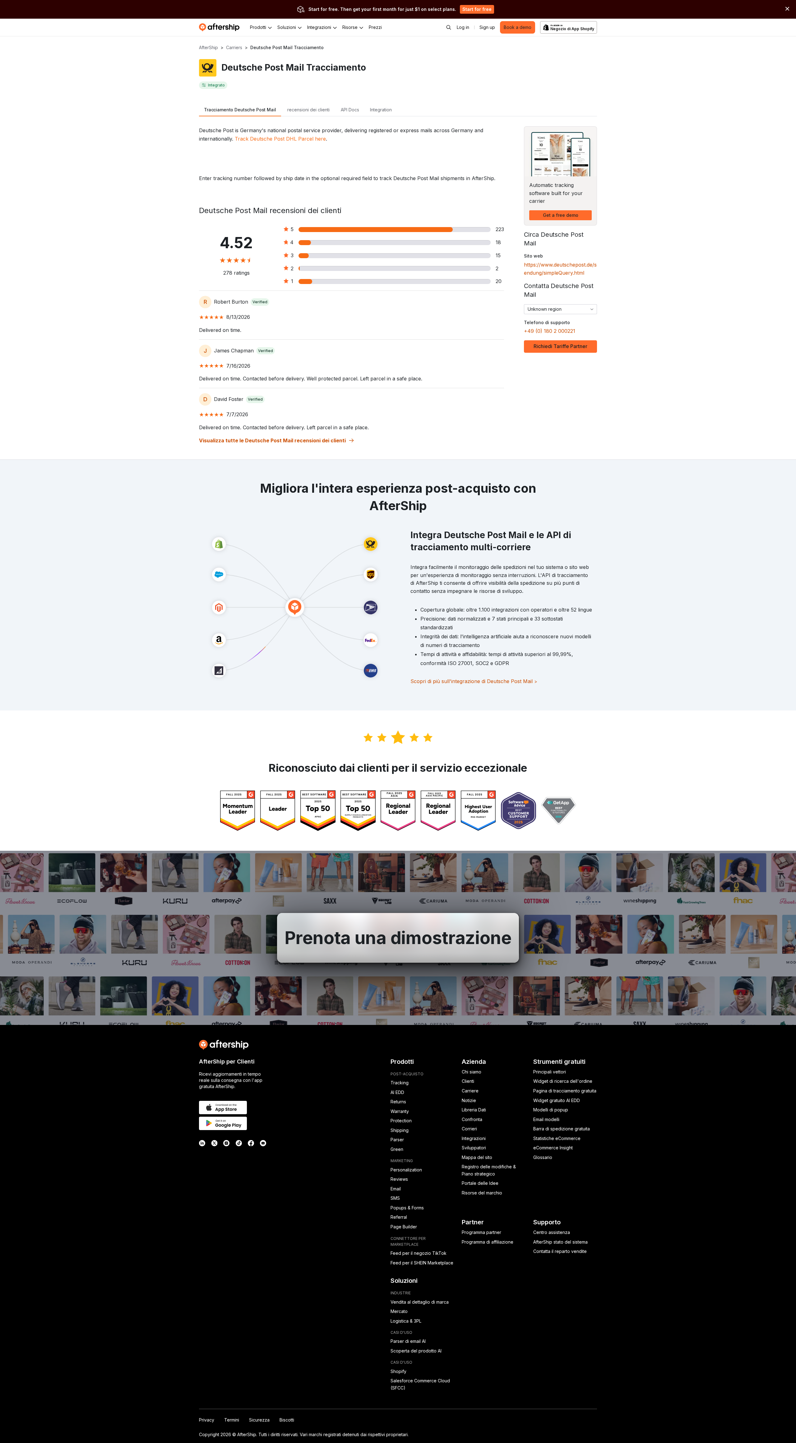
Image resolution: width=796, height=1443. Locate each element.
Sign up (487, 27)
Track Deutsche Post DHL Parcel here (280, 139)
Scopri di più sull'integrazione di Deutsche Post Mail (473, 681)
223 (500, 229)
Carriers (234, 47)
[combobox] (560, 309)
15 (498, 255)
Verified (259, 302)
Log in (463, 27)
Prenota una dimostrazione (398, 937)
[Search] (449, 27)
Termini (231, 1419)
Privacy (206, 1419)
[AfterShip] (221, 27)
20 (499, 281)
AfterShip (208, 47)
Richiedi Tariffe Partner (560, 346)
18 (498, 242)
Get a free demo (560, 215)
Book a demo (517, 27)
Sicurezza (259, 1419)
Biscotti (287, 1419)
